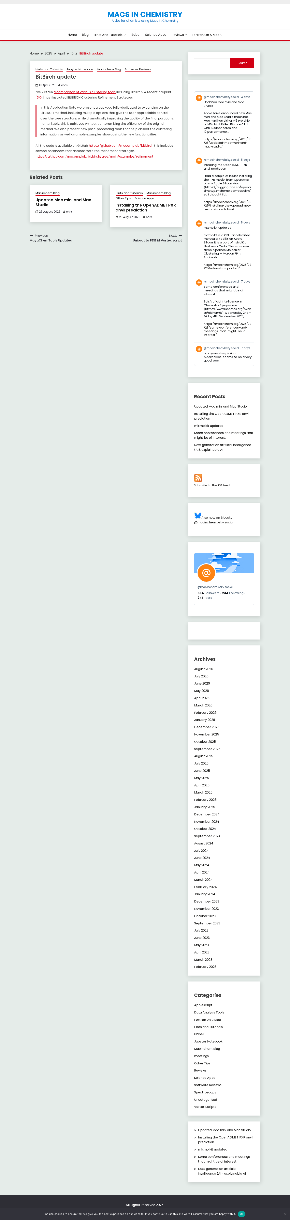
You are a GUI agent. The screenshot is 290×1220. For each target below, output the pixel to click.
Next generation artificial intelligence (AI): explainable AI (222, 447)
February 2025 (205, 799)
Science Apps (155, 34)
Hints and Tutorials (108, 35)
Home (72, 34)
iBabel (135, 34)
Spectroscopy (205, 1092)
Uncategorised (205, 1099)
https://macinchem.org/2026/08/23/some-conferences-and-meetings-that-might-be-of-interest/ (227, 329)
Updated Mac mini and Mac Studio (63, 202)
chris (64, 85)
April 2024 (202, 872)
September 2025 (207, 749)
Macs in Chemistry (145, 14)
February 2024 (205, 887)
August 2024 (203, 843)
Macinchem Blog (109, 69)
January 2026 (204, 720)
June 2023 (202, 937)
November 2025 (206, 734)
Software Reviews (138, 69)
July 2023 (201, 930)
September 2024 (207, 836)
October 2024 (205, 828)
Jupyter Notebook (79, 69)
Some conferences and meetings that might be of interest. (223, 435)
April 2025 (202, 785)
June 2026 (202, 683)
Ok (241, 1213)
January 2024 (204, 894)
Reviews (177, 35)
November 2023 (206, 908)
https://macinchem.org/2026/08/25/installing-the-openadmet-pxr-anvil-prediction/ (227, 205)
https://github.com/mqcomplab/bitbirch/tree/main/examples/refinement (94, 156)
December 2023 (206, 901)
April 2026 (202, 698)
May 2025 (201, 778)
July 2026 (201, 676)
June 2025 (202, 770)
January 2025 (204, 807)
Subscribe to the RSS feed (212, 485)
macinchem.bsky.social (215, 587)
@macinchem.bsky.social (213, 522)
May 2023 (201, 945)
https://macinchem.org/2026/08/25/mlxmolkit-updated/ (227, 266)
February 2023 (205, 967)
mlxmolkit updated (208, 426)
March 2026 (203, 705)
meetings (201, 1056)
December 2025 (206, 727)
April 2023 (201, 952)
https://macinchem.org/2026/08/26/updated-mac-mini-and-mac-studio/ (227, 143)
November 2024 (206, 821)
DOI (39, 97)
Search (242, 63)
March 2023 (203, 959)
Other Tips (123, 198)
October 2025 (205, 741)
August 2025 (203, 756)
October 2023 (205, 916)
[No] (285, 1214)
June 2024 (202, 858)
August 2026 (203, 669)
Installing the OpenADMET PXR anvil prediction (146, 207)
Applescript (203, 1005)
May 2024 (201, 865)
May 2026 (201, 690)
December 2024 (207, 814)
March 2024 (203, 879)
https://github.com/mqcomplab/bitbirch (121, 145)
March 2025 (203, 792)
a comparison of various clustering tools (85, 92)
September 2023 (207, 923)
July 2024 (201, 850)
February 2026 (205, 712)
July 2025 (201, 763)
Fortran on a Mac (205, 35)
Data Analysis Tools (209, 1012)
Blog (85, 34)
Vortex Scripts (205, 1106)
